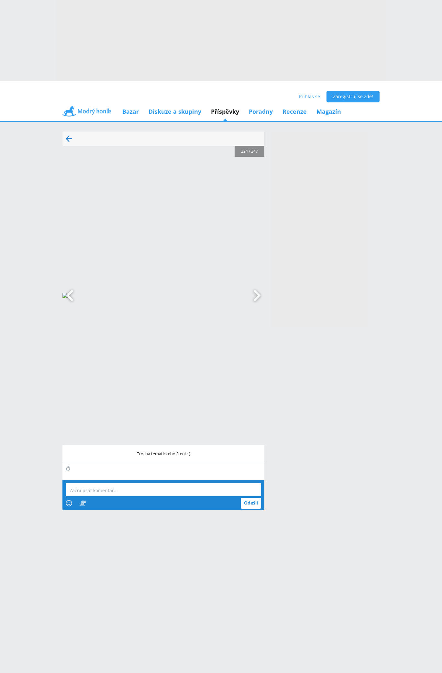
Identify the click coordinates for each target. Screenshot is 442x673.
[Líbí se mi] (68, 468)
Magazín (328, 111)
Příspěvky (225, 111)
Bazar (130, 111)
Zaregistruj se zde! (353, 96)
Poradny (261, 111)
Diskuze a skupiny (175, 111)
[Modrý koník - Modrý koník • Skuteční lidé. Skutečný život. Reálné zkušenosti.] (86, 113)
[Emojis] (68, 503)
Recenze (294, 111)
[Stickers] (82, 503)
